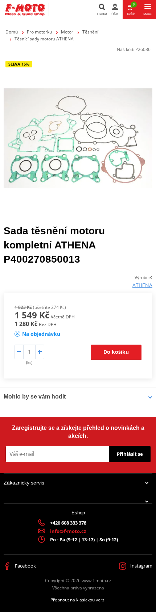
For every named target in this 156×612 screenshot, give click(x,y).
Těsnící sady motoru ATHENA (44, 39)
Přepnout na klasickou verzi (78, 600)
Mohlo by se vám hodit (35, 396)
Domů (11, 32)
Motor (67, 32)
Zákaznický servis (24, 483)
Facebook (25, 565)
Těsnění (90, 32)
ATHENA (142, 285)
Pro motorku (39, 32)
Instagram (140, 565)
